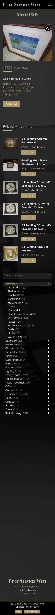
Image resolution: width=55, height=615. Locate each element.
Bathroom (13, 340)
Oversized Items (17, 394)
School (12, 401)
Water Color (17, 336)
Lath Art (14, 306)
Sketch (13, 333)
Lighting (13, 371)
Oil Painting (18, 317)
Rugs (11, 397)
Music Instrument (18, 382)
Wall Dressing (16, 413)
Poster (13, 329)
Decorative (15, 352)
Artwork (14, 283)
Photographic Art (21, 325)
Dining (12, 355)
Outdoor (13, 390)
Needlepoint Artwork (22, 314)
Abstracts (16, 291)
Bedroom (14, 344)
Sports (12, 405)
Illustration (16, 298)
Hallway (12, 363)
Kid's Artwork (18, 302)
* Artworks (17, 287)
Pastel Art (15, 321)
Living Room (16, 374)
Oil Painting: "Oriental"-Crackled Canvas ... (36, 183)
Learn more (31, 611)
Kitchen (13, 367)
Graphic (16, 295)
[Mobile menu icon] (50, 4)
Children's (14, 348)
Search (48, 276)
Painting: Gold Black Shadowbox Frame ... (34, 162)
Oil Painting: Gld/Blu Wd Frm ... (34, 248)
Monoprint (16, 310)
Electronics (15, 359)
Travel (11, 409)
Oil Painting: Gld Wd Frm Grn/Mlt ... (34, 140)
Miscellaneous (17, 378)
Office (11, 386)
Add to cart (11, 103)
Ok (18, 611)
